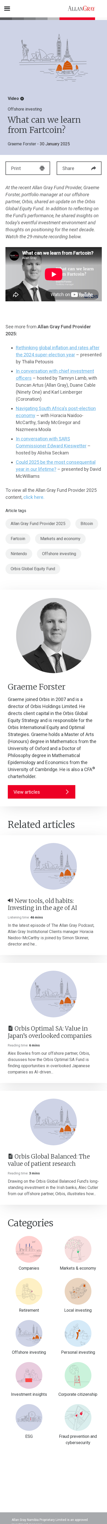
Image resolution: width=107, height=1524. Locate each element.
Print (16, 168)
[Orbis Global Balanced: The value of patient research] (53, 1122)
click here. (33, 497)
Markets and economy (60, 538)
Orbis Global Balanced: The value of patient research (49, 1160)
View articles (27, 792)
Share (68, 168)
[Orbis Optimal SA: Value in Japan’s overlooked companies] (53, 994)
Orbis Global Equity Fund (33, 568)
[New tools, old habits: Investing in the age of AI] (53, 866)
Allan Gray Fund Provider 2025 (38, 523)
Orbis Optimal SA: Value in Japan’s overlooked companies (50, 1032)
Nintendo (19, 553)
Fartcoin (18, 538)
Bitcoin (87, 523)
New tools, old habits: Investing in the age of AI (42, 904)
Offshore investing (59, 553)
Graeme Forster (22, 143)
